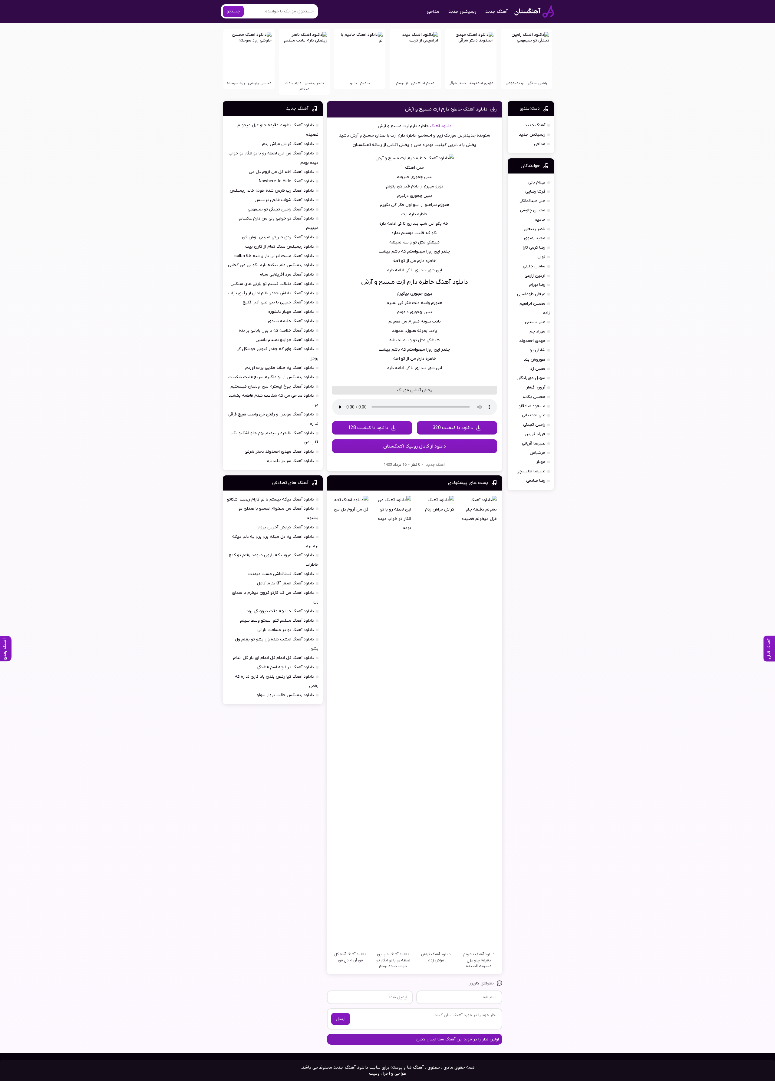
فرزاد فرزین (535, 434)
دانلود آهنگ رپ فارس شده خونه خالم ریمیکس (272, 190)
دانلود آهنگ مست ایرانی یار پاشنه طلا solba (274, 256)
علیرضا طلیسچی (530, 471)
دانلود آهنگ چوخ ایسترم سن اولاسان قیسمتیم (272, 386)
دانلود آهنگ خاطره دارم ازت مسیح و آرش (446, 109)
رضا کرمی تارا (534, 247)
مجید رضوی (534, 238)
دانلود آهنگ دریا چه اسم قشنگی (285, 667)
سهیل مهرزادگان (530, 378)
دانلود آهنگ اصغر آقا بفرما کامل (285, 583)
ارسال (340, 1019)
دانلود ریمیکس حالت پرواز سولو (285, 695)
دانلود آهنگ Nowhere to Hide (286, 181)
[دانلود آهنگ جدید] (534, 11)
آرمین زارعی (535, 276)
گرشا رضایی (535, 191)
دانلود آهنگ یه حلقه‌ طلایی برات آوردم (279, 368)
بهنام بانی (536, 182)
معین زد (537, 369)
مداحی (433, 11)
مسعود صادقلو (532, 406)
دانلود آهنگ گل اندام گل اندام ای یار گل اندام (273, 658)
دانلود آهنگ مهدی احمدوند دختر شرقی (279, 452)
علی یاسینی (535, 322)
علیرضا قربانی (533, 443)
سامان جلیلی (534, 266)
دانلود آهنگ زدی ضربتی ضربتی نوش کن (278, 237)
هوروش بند (534, 359)
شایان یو (537, 350)
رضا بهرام (537, 285)
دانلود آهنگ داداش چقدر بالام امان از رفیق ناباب (271, 293)
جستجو (233, 11)
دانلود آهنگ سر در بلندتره (290, 461)
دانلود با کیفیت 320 (453, 428)
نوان (541, 257)
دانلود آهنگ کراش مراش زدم (288, 144)
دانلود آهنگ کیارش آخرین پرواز (286, 527)
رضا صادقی (535, 481)
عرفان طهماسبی (531, 294)
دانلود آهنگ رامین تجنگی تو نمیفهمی (281, 209)
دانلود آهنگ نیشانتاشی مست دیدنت (281, 574)
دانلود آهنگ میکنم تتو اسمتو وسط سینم (277, 620)
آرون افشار (535, 387)
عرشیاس (537, 453)
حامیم (540, 220)
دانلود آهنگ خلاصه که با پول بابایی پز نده (276, 330)
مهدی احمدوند (532, 341)
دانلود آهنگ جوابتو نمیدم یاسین (285, 340)
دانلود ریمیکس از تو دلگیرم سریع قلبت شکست (271, 377)
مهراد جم (537, 331)
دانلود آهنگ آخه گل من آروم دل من (281, 172)
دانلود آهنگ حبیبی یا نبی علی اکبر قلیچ (278, 302)
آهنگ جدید (496, 11)
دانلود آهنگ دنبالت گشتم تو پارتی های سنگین (272, 284)
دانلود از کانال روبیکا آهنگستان (414, 446)
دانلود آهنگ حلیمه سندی (291, 321)
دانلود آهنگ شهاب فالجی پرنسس (284, 200)
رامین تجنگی (534, 425)
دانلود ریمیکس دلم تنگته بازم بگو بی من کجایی (271, 265)
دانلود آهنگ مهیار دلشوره (291, 312)
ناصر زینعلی (534, 229)
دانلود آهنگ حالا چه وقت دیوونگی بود (280, 611)
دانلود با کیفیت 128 (368, 428)
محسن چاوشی (532, 210)
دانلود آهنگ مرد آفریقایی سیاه (287, 274)
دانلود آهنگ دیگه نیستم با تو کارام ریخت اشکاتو (270, 499)
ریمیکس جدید (462, 11)
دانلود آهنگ (440, 126)
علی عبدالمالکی (532, 201)
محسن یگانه (534, 397)
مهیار (540, 462)
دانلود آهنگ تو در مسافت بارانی (285, 630)
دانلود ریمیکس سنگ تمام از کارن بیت (279, 247)
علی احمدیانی (533, 415)
